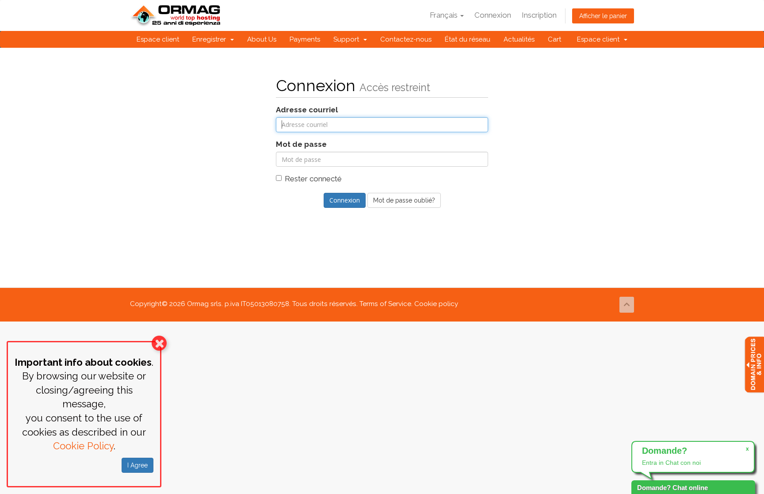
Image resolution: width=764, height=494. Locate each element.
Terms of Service (385, 304)
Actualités (519, 39)
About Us (261, 39)
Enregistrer (210, 39)
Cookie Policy (83, 446)
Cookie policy (436, 304)
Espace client (158, 39)
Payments (305, 39)
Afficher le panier (603, 15)
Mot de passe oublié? (404, 200)
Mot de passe (301, 144)
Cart (554, 39)
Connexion (492, 15)
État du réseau (467, 39)
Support (348, 39)
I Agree (137, 465)
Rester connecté (313, 178)
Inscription (539, 15)
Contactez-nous (406, 39)
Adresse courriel (307, 109)
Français (444, 15)
